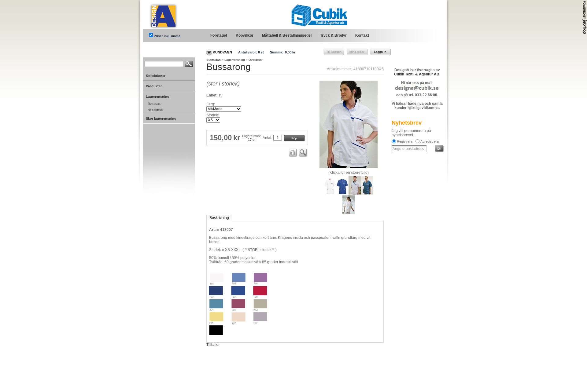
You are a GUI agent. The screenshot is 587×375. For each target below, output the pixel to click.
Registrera (404, 141)
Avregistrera (429, 141)
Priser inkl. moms (167, 36)
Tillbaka (213, 345)
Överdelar (255, 59)
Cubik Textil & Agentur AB (416, 74)
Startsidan (213, 59)
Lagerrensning (234, 59)
